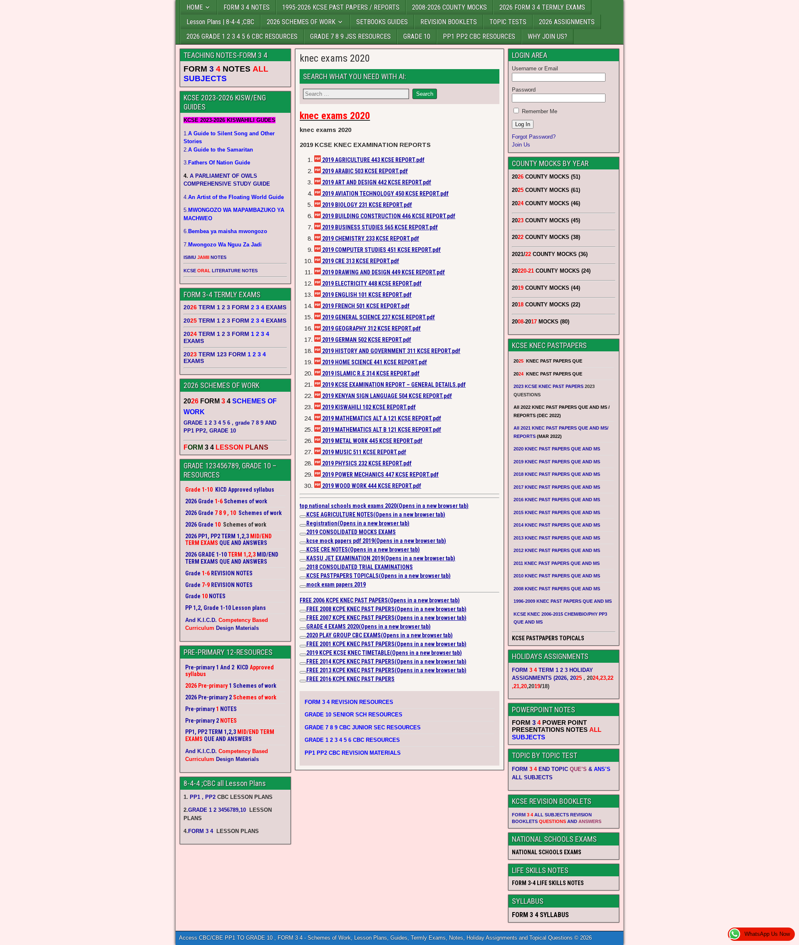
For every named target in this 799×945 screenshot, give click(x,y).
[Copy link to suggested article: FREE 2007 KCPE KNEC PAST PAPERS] (303, 620)
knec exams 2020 (335, 58)
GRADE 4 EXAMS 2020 (368, 626)
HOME (194, 7)
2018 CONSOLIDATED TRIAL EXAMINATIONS (359, 567)
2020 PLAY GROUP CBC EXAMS (379, 635)
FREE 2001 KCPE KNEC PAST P (342, 644)
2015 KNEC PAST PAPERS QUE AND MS (557, 512)
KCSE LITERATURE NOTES (221, 270)
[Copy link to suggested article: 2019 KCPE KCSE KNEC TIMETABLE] (303, 655)
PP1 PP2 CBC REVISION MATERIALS (353, 753)
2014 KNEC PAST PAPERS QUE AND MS (557, 524)
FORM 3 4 (201, 831)
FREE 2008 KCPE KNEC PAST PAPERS (386, 609)
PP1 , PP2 (203, 797)
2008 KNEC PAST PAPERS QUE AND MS (557, 588)
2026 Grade (199, 524)
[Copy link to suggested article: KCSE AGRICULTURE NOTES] (303, 516)
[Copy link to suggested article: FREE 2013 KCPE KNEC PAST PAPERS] (303, 672)
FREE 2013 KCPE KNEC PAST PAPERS (386, 670)
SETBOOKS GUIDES (382, 22)
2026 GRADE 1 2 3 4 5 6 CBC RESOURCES (242, 36)
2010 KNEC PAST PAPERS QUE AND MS (557, 575)
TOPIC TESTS (507, 22)
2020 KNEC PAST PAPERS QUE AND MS (557, 448)
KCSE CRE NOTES (363, 549)
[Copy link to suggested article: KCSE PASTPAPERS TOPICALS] (303, 578)
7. (223, 244)
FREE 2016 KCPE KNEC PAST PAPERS (350, 679)
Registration (357, 523)
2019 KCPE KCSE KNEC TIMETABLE (384, 652)
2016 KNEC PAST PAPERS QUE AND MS (557, 499)
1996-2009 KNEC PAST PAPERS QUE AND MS (563, 601)
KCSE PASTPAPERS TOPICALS (378, 575)
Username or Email (535, 68)
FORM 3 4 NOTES (246, 7)
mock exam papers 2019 (336, 584)
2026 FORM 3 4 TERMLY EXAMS (542, 7)
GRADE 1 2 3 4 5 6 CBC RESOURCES (352, 740)
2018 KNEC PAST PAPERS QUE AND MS (557, 474)
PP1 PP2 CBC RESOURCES (479, 36)
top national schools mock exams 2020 (384, 505)
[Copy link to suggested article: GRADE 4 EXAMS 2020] (303, 628)
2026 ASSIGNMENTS (567, 22)
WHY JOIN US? (547, 36)
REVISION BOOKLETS (448, 22)
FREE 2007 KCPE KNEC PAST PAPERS (386, 617)
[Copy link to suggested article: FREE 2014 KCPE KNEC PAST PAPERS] (303, 663)
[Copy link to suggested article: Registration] (303, 525)
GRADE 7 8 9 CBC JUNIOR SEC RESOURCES (363, 727)
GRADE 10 (416, 36)
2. (218, 150)
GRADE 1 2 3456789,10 (217, 810)
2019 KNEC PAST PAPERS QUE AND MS (557, 461)
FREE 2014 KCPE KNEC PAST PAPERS (386, 661)
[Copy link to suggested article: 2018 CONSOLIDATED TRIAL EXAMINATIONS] (303, 569)
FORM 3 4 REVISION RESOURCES (349, 702)
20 (576, 678)
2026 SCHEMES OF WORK (301, 22)
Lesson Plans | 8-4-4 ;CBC (220, 22)
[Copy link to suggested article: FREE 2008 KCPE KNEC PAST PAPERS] (303, 611)
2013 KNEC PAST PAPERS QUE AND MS (557, 537)
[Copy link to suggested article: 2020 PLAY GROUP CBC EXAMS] (303, 637)
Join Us (521, 145)
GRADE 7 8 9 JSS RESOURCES (350, 36)
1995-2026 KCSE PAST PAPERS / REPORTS (341, 7)
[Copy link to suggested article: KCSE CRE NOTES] (303, 551)
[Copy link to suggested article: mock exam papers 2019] (303, 586)
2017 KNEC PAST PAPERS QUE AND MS (557, 487)
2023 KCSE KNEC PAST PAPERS (548, 386)
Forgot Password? (534, 137)
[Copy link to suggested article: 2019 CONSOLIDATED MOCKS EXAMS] (303, 534)
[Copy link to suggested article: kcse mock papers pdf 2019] (303, 543)
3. (217, 162)
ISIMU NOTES (205, 257)
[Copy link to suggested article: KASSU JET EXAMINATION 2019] (303, 560)
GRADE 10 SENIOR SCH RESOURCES (353, 714)
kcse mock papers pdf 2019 (376, 540)
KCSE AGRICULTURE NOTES (375, 514)
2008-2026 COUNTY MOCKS (449, 7)
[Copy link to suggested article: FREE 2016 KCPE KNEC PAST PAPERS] (303, 681)
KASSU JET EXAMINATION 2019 (380, 558)
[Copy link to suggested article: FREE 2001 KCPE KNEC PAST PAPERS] (303, 646)
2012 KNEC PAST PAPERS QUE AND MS (557, 550)
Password (524, 90)
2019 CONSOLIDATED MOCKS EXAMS (351, 532)
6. (225, 231)
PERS (424, 644)
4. (234, 197)
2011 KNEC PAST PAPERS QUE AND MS (557, 563)
